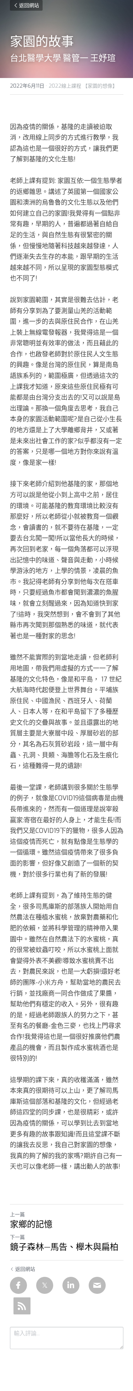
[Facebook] (18, 1285)
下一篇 (17, 1237)
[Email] (97, 1285)
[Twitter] (44, 1285)
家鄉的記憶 (31, 1224)
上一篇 (17, 1214)
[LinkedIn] (70, 1285)
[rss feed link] (22, 1305)
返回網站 (29, 5)
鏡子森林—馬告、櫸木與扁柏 (64, 1247)
